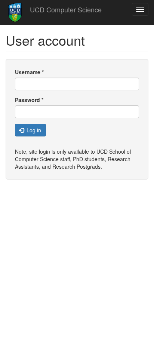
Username (29, 72)
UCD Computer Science (66, 9)
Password (29, 99)
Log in (33, 130)
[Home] (15, 12)
